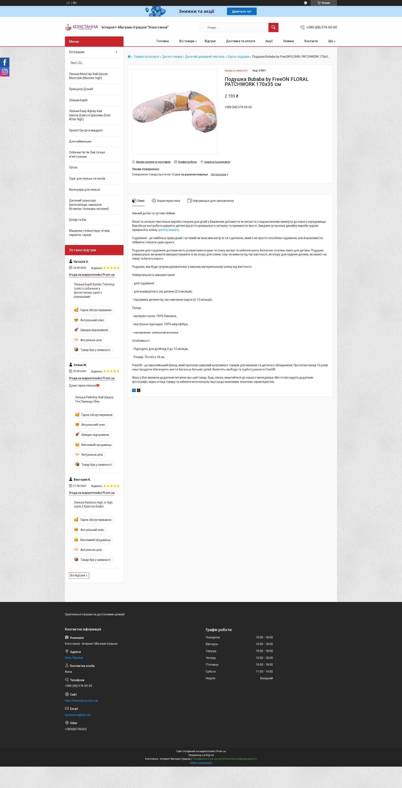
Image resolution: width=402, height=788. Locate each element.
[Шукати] (273, 27)
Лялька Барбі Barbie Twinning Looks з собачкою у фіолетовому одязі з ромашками (94, 290)
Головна (163, 41)
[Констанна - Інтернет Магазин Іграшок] (81, 27)
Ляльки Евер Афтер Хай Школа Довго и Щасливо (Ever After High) (90, 115)
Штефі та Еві (77, 219)
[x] (138, 391)
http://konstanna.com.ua (81, 700)
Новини (288, 41)
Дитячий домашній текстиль (205, 56)
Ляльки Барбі (78, 100)
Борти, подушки (238, 56)
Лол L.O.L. (76, 63)
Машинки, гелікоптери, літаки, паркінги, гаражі (89, 233)
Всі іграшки (76, 52)
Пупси (73, 167)
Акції (269, 41)
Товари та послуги (146, 56)
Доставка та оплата (240, 41)
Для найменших (80, 141)
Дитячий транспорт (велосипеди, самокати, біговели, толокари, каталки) (89, 204)
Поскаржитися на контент (207, 758)
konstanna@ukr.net (78, 715)
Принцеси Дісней (81, 89)
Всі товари (186, 41)
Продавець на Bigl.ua (201, 755)
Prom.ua (221, 751)
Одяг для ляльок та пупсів (87, 178)
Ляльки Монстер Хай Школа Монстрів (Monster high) (88, 76)
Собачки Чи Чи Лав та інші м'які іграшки (87, 154)
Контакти (311, 41)
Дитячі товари (172, 56)
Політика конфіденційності (241, 758)
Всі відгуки (77, 575)
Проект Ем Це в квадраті (86, 130)
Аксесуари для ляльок (84, 189)
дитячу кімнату (168, 230)
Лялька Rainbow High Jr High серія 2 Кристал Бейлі (93, 504)
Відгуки (210, 41)
